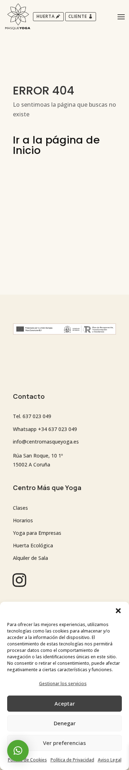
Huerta (46, 16)
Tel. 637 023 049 (32, 416)
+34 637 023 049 (57, 429)
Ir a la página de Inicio (56, 145)
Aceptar (64, 703)
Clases (20, 507)
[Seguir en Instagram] (19, 580)
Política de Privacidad (72, 760)
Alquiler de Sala (30, 558)
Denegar (65, 723)
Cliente (77, 16)
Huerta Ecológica (33, 545)
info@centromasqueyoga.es (46, 441)
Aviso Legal (109, 760)
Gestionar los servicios (63, 684)
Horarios (23, 520)
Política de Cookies (27, 760)
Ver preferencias (64, 742)
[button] (118, 610)
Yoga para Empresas (37, 532)
